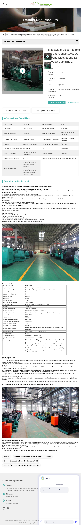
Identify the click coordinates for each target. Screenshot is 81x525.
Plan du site (26, 520)
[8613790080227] (8, 509)
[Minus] (76, 478)
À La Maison (7, 35)
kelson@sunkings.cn (12, 503)
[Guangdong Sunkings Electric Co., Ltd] (41, 3)
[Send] (76, 522)
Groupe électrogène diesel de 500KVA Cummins (33, 456)
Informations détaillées (16, 111)
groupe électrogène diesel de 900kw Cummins (21, 465)
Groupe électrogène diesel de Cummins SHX (21, 461)
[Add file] (41, 522)
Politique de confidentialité (13, 520)
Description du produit (45, 111)
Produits (14, 34)
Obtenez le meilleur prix (57, 102)
